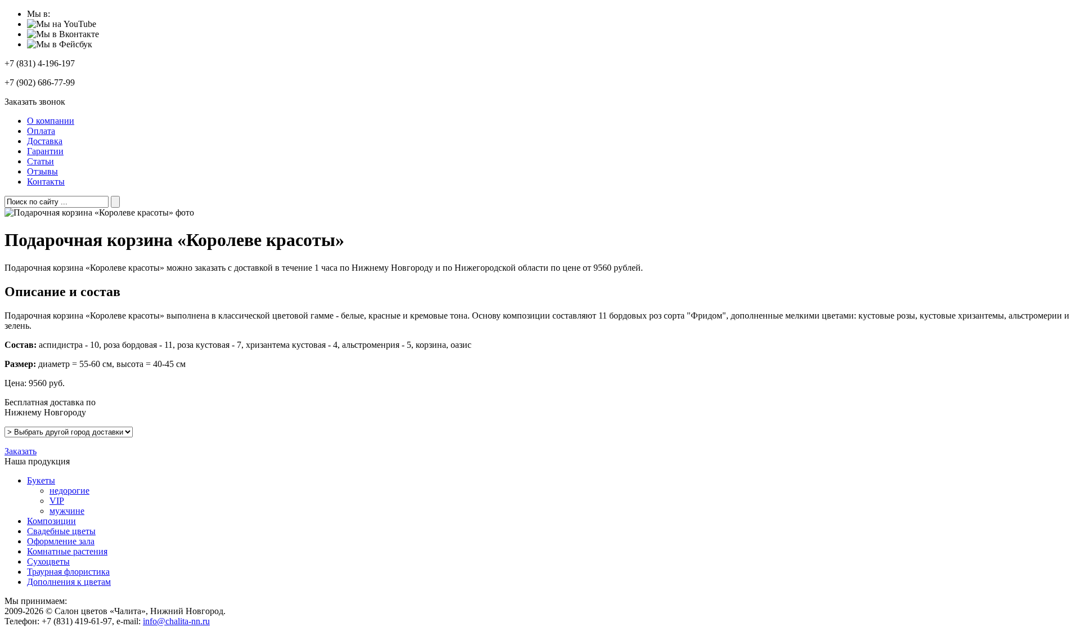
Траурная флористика (68, 571)
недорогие (69, 490)
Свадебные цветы (61, 531)
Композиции (51, 521)
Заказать (20, 451)
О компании (50, 121)
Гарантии (45, 151)
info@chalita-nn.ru (176, 621)
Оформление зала (60, 541)
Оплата (41, 131)
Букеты (41, 480)
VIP (57, 500)
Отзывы (42, 171)
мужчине (67, 511)
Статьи (40, 161)
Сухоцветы (48, 561)
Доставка (44, 141)
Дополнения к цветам (69, 582)
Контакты (46, 181)
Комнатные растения (67, 551)
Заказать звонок (34, 101)
